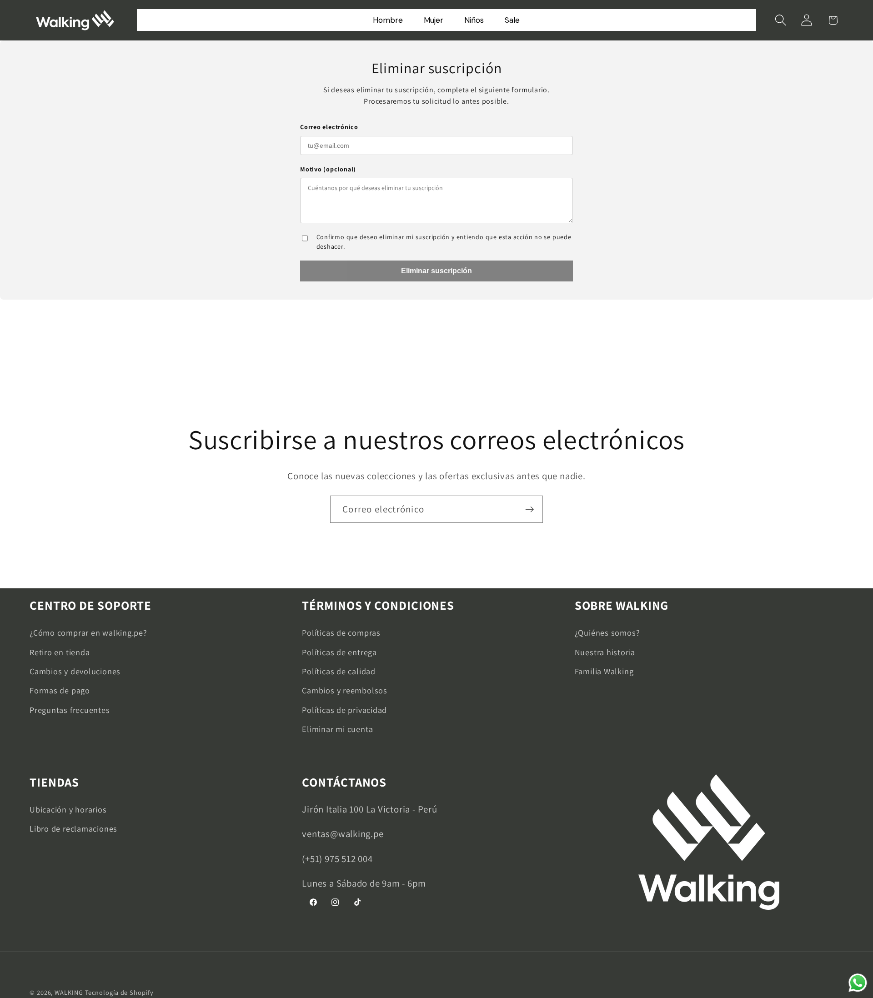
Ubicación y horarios (68, 809)
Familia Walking (604, 671)
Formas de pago (60, 690)
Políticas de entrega (339, 652)
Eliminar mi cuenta (337, 728)
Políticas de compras (341, 632)
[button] (781, 20)
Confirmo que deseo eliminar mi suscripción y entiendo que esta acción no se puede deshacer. (444, 242)
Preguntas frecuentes (70, 709)
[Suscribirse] (529, 509)
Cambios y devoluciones (75, 671)
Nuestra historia (605, 652)
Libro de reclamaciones (73, 828)
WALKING (69, 992)
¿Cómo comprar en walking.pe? (88, 632)
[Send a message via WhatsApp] (857, 982)
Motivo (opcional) (328, 169)
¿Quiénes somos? (607, 632)
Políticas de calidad (339, 671)
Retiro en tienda (60, 652)
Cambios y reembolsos (344, 690)
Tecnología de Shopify (119, 992)
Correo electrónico (329, 127)
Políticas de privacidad (344, 709)
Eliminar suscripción (436, 271)
